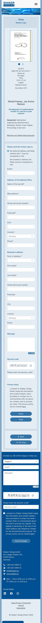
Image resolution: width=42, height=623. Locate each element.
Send (21, 419)
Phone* (10, 241)
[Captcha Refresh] (31, 365)
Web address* (13, 194)
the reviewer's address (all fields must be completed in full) (21, 162)
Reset (21, 414)
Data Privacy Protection (21, 603)
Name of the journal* (15, 184)
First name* (12, 266)
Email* (9, 169)
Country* (11, 232)
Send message (21, 541)
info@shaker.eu (12, 571)
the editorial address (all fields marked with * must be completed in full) (22, 153)
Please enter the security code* (20, 372)
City (9, 304)
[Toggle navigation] (36, 4)
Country (10, 314)
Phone (9, 323)
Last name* (11, 275)
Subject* (8, 462)
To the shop (21, 442)
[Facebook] (11, 593)
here (24, 407)
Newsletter (21, 608)
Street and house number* (18, 203)
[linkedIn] (4, 593)
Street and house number (17, 285)
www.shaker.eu (12, 574)
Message (11, 334)
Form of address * (14, 256)
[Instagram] (17, 593)
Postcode (11, 294)
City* (9, 222)
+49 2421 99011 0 (13, 565)
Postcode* (11, 213)
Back (22, 437)
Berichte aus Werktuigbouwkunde (20, 135)
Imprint (21, 605)
